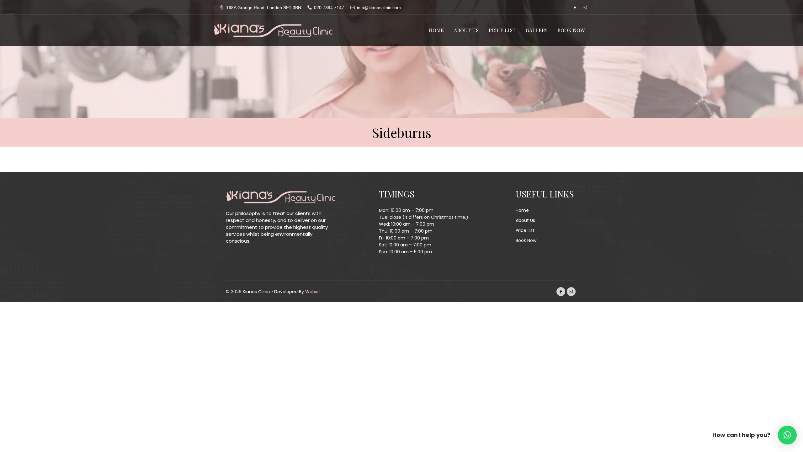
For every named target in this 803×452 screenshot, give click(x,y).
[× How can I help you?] (787, 435)
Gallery (536, 30)
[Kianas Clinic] (272, 30)
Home (436, 30)
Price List (502, 30)
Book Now (571, 30)
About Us (466, 30)
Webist (312, 291)
